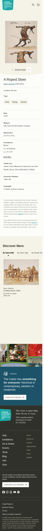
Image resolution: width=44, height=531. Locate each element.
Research (30, 439)
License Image (20, 70)
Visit (4, 435)
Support (29, 457)
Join (4, 460)
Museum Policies (8, 507)
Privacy (4, 511)
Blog (4, 456)
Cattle (7, 102)
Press (29, 454)
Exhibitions (7, 439)
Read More (7, 157)
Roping (14, 102)
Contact (29, 443)
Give (4, 464)
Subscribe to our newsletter (14, 485)
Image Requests (7, 504)
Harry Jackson (9, 84)
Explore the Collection (13, 397)
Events (5, 448)
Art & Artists (8, 444)
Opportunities (31, 446)
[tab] (8, 253)
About (29, 435)
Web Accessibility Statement (11, 514)
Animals (24, 102)
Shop (4, 452)
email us (20, 214)
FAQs (28, 450)
